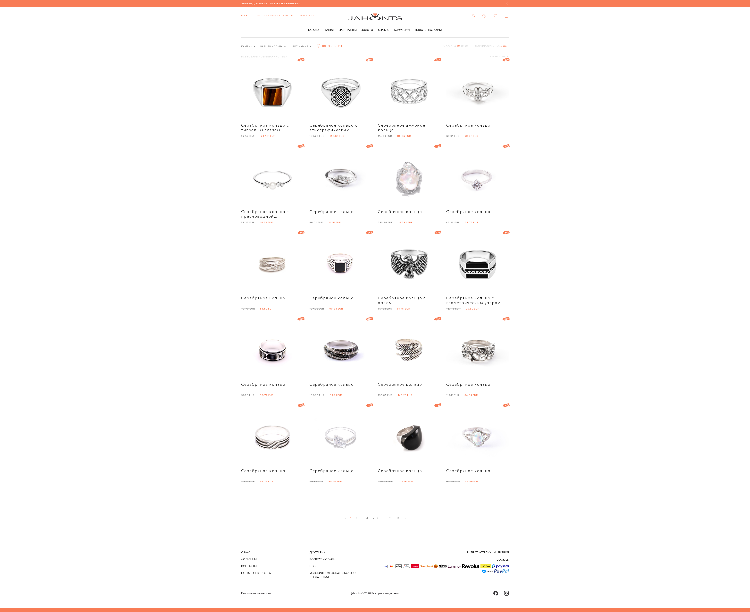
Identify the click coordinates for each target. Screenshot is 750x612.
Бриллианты (348, 29)
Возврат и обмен (322, 559)
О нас (245, 552)
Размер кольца (272, 46)
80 (466, 45)
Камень (247, 46)
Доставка (317, 552)
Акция (329, 29)
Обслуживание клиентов (274, 15)
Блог (313, 566)
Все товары (250, 56)
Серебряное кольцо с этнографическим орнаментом (334, 130)
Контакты (249, 566)
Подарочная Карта (428, 29)
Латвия (503, 552)
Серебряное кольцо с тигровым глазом (265, 127)
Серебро (383, 29)
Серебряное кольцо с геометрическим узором (473, 300)
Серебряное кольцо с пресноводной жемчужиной (265, 216)
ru (243, 15)
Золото (367, 29)
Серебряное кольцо (468, 125)
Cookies (502, 559)
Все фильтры (331, 46)
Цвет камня (300, 46)
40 (462, 45)
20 (458, 45)
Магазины (307, 15)
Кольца (281, 56)
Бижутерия (402, 29)
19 (391, 518)
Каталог (314, 29)
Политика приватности (256, 593)
